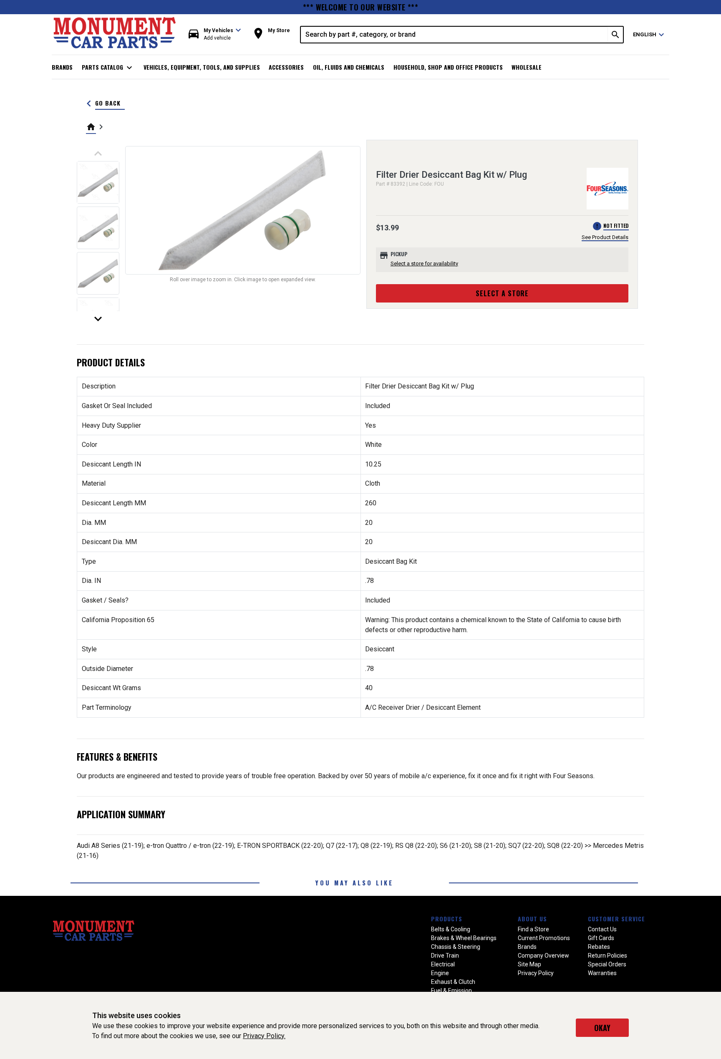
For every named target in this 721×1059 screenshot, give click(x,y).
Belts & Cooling (450, 929)
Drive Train (445, 955)
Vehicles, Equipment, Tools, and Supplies (202, 67)
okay (602, 1027)
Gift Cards (601, 938)
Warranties (602, 973)
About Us (532, 918)
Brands (62, 67)
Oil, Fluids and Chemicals (348, 67)
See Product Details (605, 237)
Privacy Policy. (264, 1036)
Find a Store (533, 929)
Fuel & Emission (451, 990)
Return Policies (607, 955)
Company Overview (543, 955)
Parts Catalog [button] (108, 68)
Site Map (529, 964)
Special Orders (607, 964)
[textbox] (454, 35)
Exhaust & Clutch (453, 981)
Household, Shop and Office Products (448, 67)
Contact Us (602, 929)
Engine (440, 973)
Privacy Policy (536, 973)
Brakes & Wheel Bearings (464, 938)
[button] (215, 34)
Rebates (599, 946)
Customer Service (616, 918)
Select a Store (502, 293)
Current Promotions (544, 938)
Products (446, 918)
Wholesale (527, 67)
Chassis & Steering (455, 946)
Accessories (286, 67)
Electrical (443, 964)
